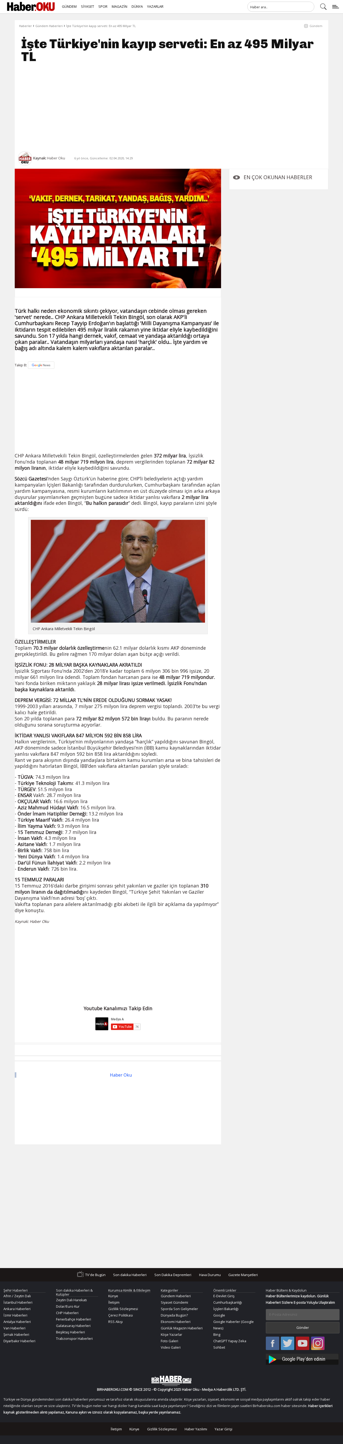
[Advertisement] (171, 107)
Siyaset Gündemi (174, 1302)
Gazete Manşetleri (243, 1274)
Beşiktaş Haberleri (70, 1332)
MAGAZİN (119, 6)
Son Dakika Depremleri (172, 1274)
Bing (216, 1334)
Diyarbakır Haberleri (19, 1340)
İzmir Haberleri (15, 1315)
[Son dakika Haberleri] (171, 1380)
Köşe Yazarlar (171, 1334)
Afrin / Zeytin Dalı (17, 1295)
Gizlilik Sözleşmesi (123, 1308)
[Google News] (41, 365)
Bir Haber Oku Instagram (318, 1343)
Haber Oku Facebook (272, 1343)
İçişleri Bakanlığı (225, 1308)
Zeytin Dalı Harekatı (71, 1300)
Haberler (25, 26)
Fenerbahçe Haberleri (73, 1319)
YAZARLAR (155, 6)
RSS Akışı (115, 1321)
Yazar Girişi (223, 1428)
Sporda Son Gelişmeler (179, 1308)
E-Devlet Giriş (223, 1295)
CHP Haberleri (67, 1312)
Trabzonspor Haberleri (74, 1338)
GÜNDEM (69, 6)
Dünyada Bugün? (174, 1315)
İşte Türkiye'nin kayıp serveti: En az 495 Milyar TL (101, 26)
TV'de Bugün (95, 1274)
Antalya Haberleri (17, 1321)
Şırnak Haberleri (16, 1334)
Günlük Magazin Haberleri (182, 1328)
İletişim (114, 1302)
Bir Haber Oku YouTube (302, 1343)
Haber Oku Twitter (287, 1343)
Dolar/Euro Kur (68, 1306)
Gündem (316, 26)
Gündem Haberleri (49, 26)
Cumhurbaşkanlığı (227, 1302)
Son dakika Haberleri (130, 1274)
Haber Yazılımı (196, 1428)
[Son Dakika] (31, 6)
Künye (113, 1295)
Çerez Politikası (120, 1315)
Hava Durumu (210, 1274)
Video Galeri (171, 1347)
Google (219, 1315)
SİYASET (87, 6)
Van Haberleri (14, 1328)
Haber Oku (121, 1075)
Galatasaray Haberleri (73, 1325)
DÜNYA (137, 6)
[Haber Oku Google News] (303, 1358)
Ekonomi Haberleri (176, 1321)
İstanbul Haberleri (17, 1302)
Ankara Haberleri (17, 1308)
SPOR (102, 6)
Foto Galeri (169, 1340)
